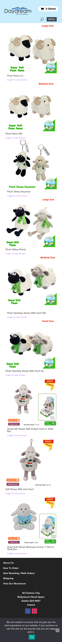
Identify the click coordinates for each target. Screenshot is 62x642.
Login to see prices (17, 79)
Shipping (8, 578)
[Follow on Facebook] (27, 611)
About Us (8, 563)
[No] (58, 630)
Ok (31, 637)
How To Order (11, 568)
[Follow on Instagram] (34, 611)
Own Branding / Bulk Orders (19, 573)
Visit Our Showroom (14, 583)
